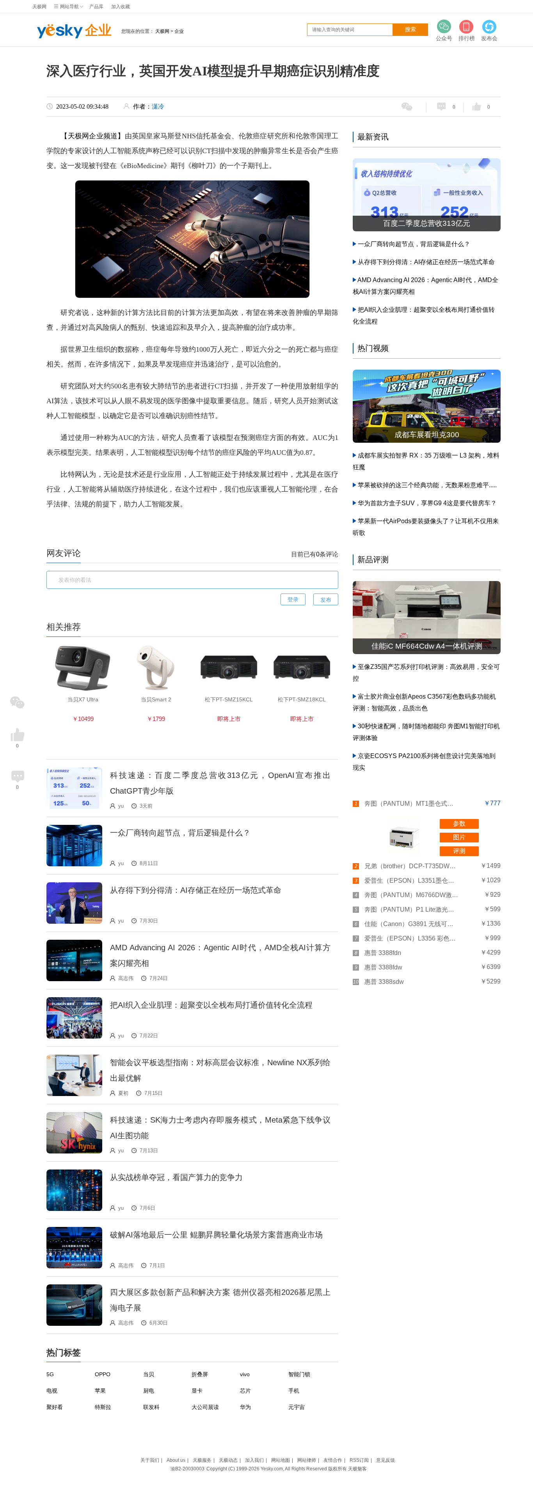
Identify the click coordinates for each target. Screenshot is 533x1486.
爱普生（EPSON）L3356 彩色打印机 (411, 938)
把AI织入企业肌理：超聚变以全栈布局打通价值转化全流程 (211, 1005)
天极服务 (202, 1460)
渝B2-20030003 (187, 1469)
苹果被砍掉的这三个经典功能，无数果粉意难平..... (427, 485)
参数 (459, 823)
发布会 (489, 38)
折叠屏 (200, 1374)
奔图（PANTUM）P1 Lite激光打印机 (411, 909)
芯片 (245, 1391)
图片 (459, 837)
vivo (245, 1374)
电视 (51, 1391)
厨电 (148, 1391)
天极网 (39, 6)
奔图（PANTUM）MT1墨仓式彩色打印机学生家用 (411, 803)
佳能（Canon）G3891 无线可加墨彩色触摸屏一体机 (411, 924)
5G (50, 1374)
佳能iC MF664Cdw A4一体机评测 (426, 646)
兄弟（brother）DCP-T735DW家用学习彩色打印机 (411, 866)
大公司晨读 (205, 1407)
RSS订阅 (359, 1460)
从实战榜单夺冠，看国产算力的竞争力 (176, 1177)
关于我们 (149, 1460)
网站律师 (306, 1460)
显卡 (197, 1391)
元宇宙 (296, 1407)
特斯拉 (103, 1407)
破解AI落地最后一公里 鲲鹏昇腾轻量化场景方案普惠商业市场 (216, 1234)
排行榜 (466, 38)
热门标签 (63, 1352)
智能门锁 (299, 1374)
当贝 (148, 1374)
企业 (98, 30)
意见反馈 (385, 1460)
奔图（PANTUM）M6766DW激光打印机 (411, 895)
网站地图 (280, 1460)
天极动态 (228, 1460)
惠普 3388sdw (384, 981)
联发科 (151, 1407)
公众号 (444, 38)
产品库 (96, 6)
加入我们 (254, 1460)
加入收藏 (120, 6)
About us (176, 1460)
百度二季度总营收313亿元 (426, 223)
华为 (245, 1407)
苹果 (100, 1391)
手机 (293, 1391)
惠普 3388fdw (383, 967)
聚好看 (54, 1407)
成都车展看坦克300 (426, 435)
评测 (459, 851)
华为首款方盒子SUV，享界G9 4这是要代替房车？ (427, 503)
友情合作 (332, 1460)
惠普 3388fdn (382, 953)
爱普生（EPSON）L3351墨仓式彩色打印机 (411, 880)
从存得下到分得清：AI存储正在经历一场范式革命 (195, 890)
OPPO (102, 1374)
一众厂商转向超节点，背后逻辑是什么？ (180, 832)
